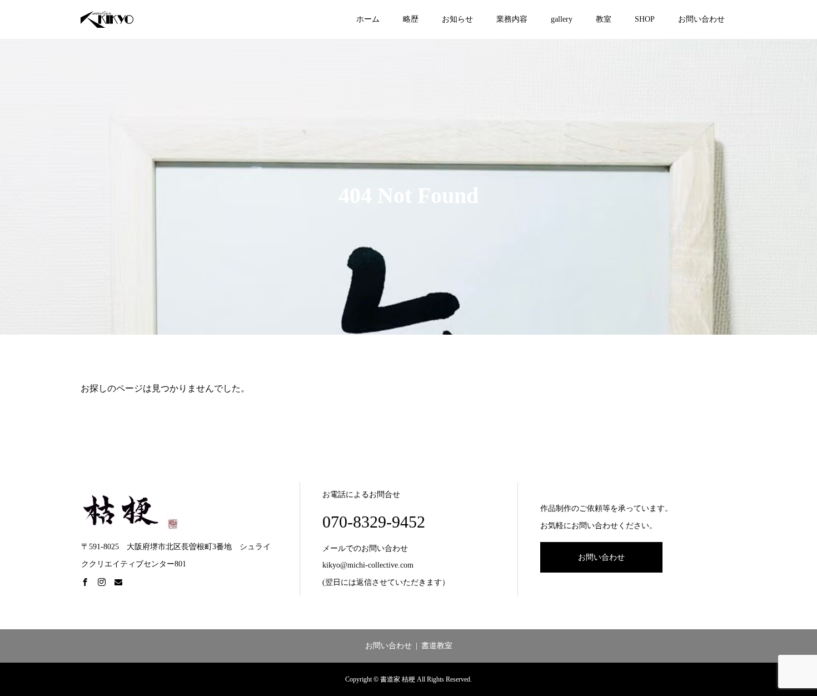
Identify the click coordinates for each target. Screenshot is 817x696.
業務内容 (511, 19)
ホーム (368, 19)
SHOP (645, 19)
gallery (561, 19)
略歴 (411, 19)
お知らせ (457, 19)
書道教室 (436, 646)
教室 (603, 19)
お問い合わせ (701, 19)
